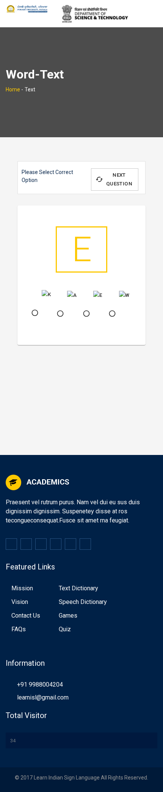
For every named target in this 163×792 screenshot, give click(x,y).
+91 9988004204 (40, 684)
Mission (22, 588)
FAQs (18, 629)
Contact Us (25, 615)
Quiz (65, 629)
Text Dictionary (78, 588)
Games (68, 615)
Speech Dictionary (83, 601)
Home (13, 89)
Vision (19, 601)
